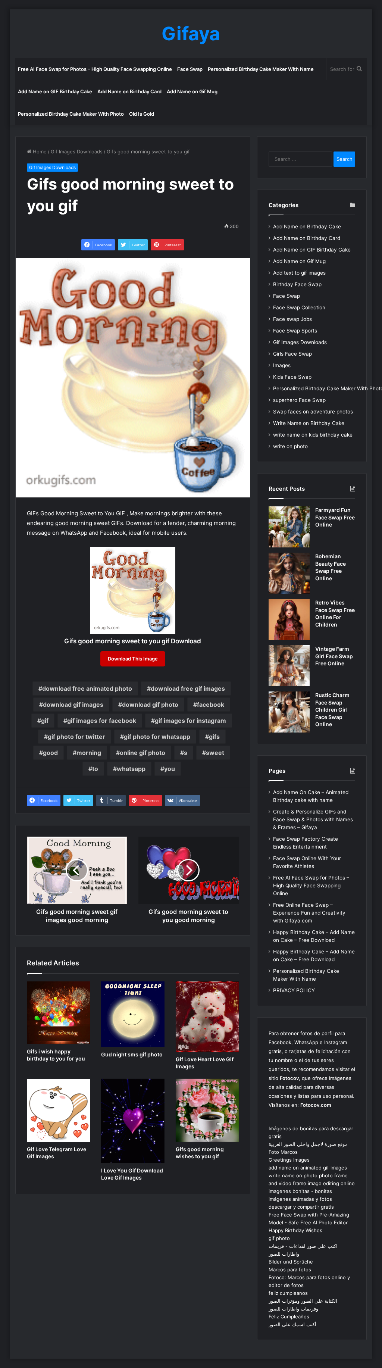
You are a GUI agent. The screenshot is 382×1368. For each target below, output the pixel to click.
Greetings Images (289, 1160)
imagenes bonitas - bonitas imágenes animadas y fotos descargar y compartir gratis (301, 1199)
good (50, 752)
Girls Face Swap (292, 354)
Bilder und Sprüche (291, 1262)
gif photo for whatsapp (157, 736)
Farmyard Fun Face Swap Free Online (335, 517)
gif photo (279, 1238)
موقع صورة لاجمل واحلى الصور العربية (308, 1144)
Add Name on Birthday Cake (307, 226)
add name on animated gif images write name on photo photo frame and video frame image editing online (312, 1175)
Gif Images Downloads (77, 151)
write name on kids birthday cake (313, 435)
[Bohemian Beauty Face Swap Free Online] (289, 573)
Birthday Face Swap (297, 284)
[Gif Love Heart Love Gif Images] (207, 1016)
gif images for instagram (190, 720)
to (95, 768)
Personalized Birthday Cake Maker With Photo (71, 114)
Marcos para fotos (290, 1269)
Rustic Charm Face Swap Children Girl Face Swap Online (332, 709)
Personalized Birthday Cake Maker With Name (261, 69)
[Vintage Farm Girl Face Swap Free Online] (289, 665)
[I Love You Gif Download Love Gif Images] (133, 1121)
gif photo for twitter (76, 736)
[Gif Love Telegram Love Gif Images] (58, 1110)
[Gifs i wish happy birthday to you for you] (58, 1012)
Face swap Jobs (292, 319)
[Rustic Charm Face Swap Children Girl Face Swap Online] (289, 712)
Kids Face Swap (292, 377)
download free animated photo (87, 688)
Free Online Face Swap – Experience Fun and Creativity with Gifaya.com (309, 913)
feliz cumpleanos (288, 1293)
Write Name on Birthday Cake (308, 423)
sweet (215, 752)
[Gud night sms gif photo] (133, 1014)
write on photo (290, 446)
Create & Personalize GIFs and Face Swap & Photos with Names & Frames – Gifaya (313, 819)
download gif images (73, 704)
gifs (214, 736)
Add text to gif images (299, 273)
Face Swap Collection (299, 307)
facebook (210, 704)
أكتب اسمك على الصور (292, 1324)
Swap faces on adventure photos (313, 412)
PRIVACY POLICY (294, 990)
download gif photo (150, 704)
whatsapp (131, 768)
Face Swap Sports (295, 331)
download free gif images (188, 688)
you (169, 768)
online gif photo (142, 752)
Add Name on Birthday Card (129, 91)
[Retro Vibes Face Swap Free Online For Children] (289, 619)
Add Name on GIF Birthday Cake (55, 91)
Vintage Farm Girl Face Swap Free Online (334, 656)
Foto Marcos (283, 1152)
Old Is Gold (141, 114)
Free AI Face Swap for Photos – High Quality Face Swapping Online (95, 69)
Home (39, 151)
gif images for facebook (101, 720)
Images (282, 365)
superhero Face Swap (299, 400)
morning (88, 752)
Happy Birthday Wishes (295, 1230)
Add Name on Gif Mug (192, 91)
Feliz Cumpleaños (289, 1316)
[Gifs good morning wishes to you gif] (207, 1110)
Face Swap (190, 69)
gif (44, 720)
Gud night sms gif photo (132, 1054)
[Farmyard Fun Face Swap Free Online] (289, 526)
